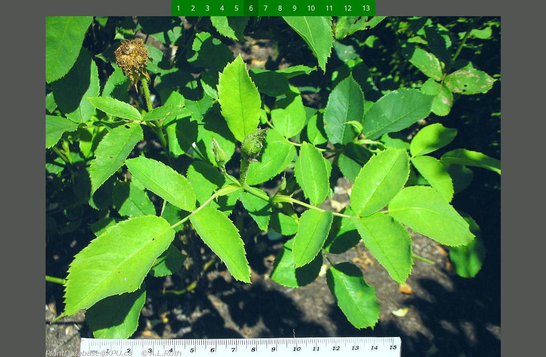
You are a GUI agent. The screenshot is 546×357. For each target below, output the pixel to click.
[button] (154, 186)
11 (329, 8)
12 (347, 8)
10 (311, 8)
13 (366, 8)
